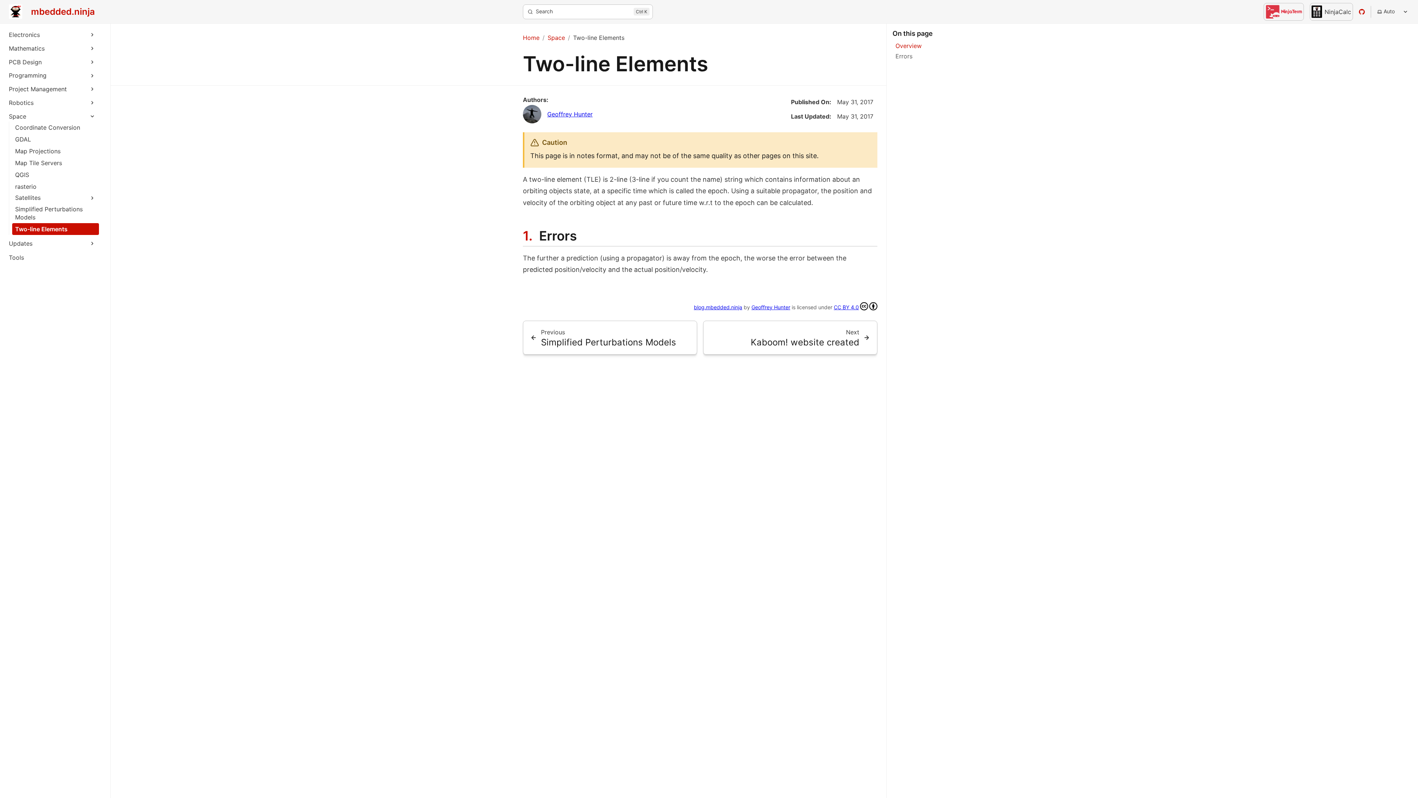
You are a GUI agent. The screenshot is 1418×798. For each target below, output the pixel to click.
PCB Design (25, 62)
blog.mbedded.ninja (718, 307)
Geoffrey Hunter (570, 114)
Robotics (21, 102)
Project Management (38, 89)
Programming (28, 75)
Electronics (24, 34)
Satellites (28, 197)
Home (531, 37)
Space (17, 116)
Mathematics (27, 48)
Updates (20, 243)
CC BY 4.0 (846, 307)
